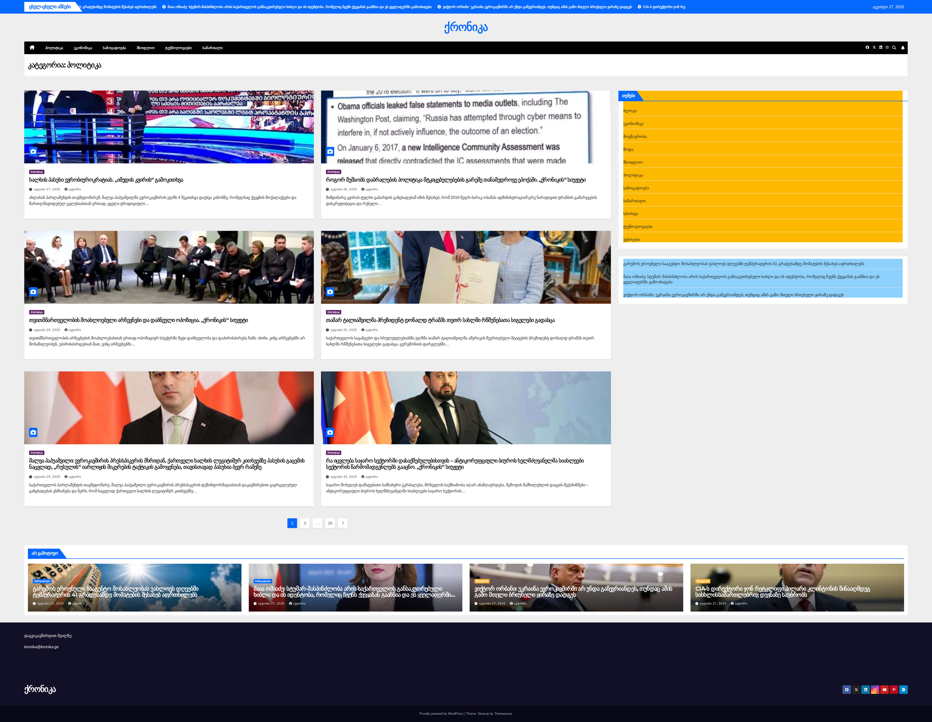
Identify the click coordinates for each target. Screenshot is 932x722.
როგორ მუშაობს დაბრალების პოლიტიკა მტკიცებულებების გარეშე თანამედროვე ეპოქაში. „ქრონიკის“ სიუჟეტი (455, 179)
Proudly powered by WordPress (442, 713)
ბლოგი (630, 111)
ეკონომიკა (83, 48)
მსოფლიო (146, 48)
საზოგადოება (114, 48)
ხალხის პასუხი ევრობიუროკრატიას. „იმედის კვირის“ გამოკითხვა (106, 179)
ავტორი (75, 189)
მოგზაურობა (635, 136)
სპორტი (630, 214)
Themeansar (503, 713)
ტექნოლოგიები (178, 48)
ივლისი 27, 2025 (47, 189)
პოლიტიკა (54, 48)
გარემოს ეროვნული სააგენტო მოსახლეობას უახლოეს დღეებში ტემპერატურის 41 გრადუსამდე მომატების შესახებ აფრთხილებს (744, 264)
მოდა (628, 149)
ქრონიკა (466, 27)
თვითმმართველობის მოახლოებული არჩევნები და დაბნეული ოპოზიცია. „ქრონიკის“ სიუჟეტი (138, 320)
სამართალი (212, 48)
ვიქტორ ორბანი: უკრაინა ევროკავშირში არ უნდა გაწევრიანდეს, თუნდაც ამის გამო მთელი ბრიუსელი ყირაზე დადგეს (733, 295)
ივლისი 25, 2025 (344, 330)
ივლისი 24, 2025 (344, 477)
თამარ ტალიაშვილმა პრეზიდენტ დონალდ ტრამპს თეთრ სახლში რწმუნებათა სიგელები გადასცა (440, 320)
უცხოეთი (631, 239)
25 (330, 523)
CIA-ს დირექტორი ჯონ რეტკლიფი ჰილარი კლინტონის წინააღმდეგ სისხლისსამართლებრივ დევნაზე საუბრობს (782, 591)
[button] (894, 48)
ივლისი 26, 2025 (344, 189)
